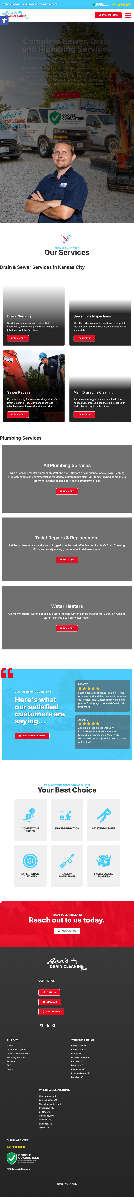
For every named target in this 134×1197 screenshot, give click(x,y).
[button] (4, 20)
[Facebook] (41, 1025)
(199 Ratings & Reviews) (19, 1169)
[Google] (54, 1025)
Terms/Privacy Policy (67, 1184)
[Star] (48, 1025)
